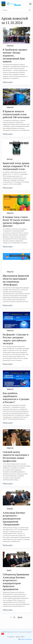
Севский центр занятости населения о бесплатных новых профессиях (16, 456)
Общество (10, 45)
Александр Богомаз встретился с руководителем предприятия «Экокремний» (14, 518)
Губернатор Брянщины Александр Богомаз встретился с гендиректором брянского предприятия (16, 582)
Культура (9, 159)
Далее (20, 617)
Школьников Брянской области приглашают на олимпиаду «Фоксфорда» (16, 280)
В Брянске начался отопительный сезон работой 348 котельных (16, 114)
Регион (9, 570)
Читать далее (8, 82)
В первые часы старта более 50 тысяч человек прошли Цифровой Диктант (16, 221)
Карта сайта (20, 637)
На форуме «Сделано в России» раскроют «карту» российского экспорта (15, 339)
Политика (10, 508)
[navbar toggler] (30, 4)
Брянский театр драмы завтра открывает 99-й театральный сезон (16, 166)
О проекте (11, 637)
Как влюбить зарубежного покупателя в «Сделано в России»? (16, 398)
